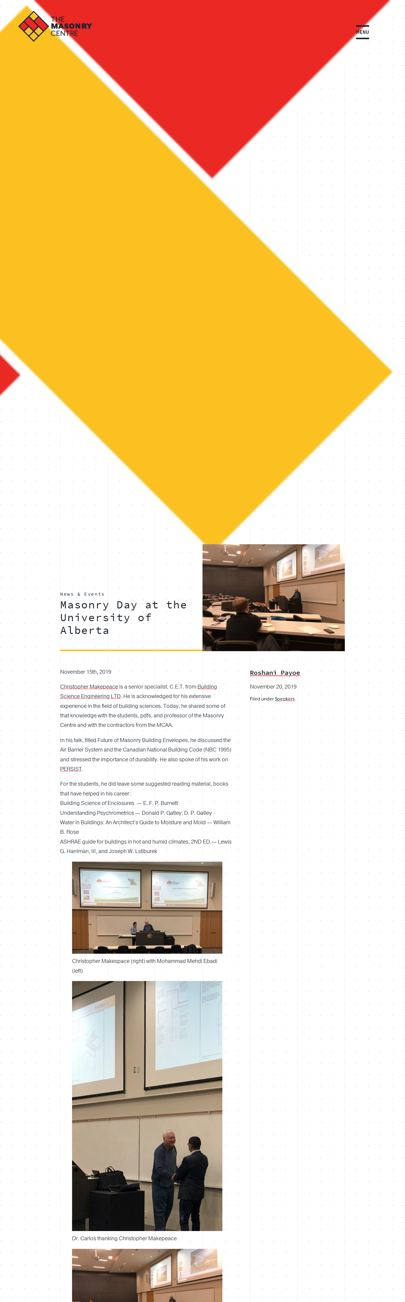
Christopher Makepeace (89, 686)
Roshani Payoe (275, 673)
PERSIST (71, 769)
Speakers (285, 699)
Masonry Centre (55, 26)
